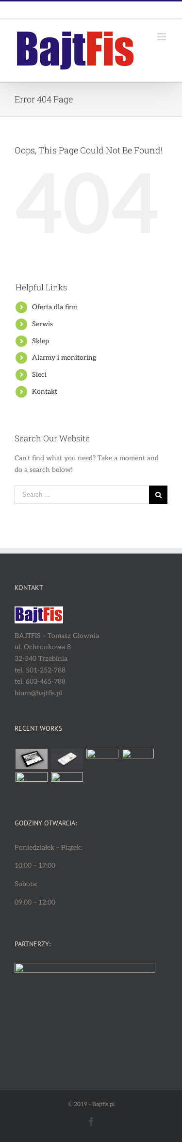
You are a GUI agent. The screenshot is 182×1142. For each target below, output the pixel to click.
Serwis (42, 324)
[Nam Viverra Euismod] (137, 759)
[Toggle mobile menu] (162, 37)
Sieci (39, 374)
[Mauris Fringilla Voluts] (66, 759)
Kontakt (44, 391)
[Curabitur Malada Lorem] (31, 782)
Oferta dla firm (55, 307)
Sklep (40, 341)
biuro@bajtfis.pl (113, 10)
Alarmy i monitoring (64, 357)
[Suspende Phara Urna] (66, 782)
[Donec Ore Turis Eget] (31, 759)
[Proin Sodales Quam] (102, 759)
